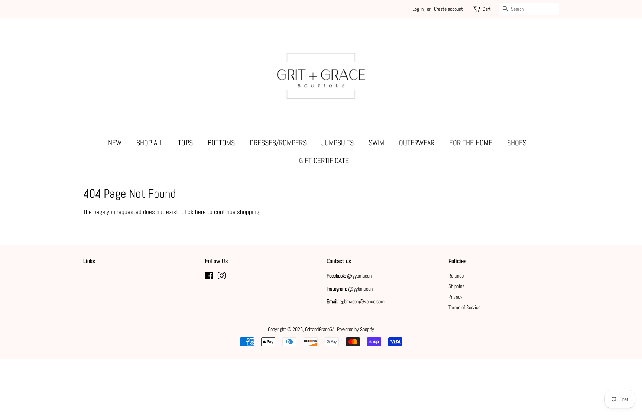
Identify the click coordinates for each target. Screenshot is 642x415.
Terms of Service (464, 307)
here (200, 212)
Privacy (455, 297)
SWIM (376, 142)
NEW (114, 142)
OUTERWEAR (416, 142)
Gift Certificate (324, 160)
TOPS (185, 142)
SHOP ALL (149, 142)
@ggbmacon (359, 275)
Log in (418, 9)
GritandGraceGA (320, 329)
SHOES (516, 142)
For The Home (470, 142)
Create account (448, 9)
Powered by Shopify (355, 329)
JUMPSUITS (337, 142)
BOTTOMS (221, 142)
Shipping (456, 286)
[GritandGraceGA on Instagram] (221, 277)
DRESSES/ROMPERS (278, 142)
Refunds (456, 275)
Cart (487, 9)
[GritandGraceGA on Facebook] (209, 277)
